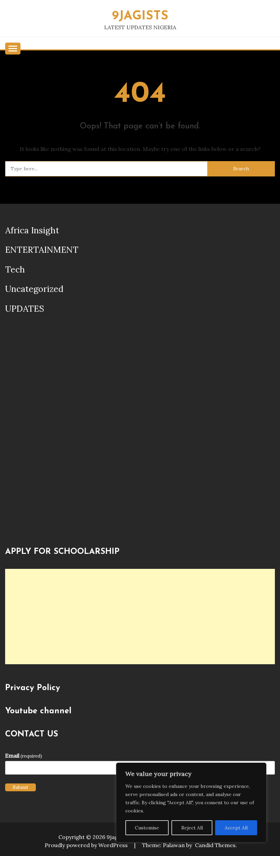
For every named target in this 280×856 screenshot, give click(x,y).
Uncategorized (34, 288)
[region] (191, 802)
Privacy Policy (32, 688)
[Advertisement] (140, 616)
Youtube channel (38, 711)
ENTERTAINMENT (42, 249)
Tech (15, 269)
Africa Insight (32, 230)
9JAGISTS (140, 16)
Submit (20, 787)
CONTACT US (31, 734)
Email (23, 755)
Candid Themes (215, 845)
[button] (11, 434)
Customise (147, 828)
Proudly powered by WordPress (87, 845)
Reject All (192, 828)
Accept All (236, 828)
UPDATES (24, 308)
